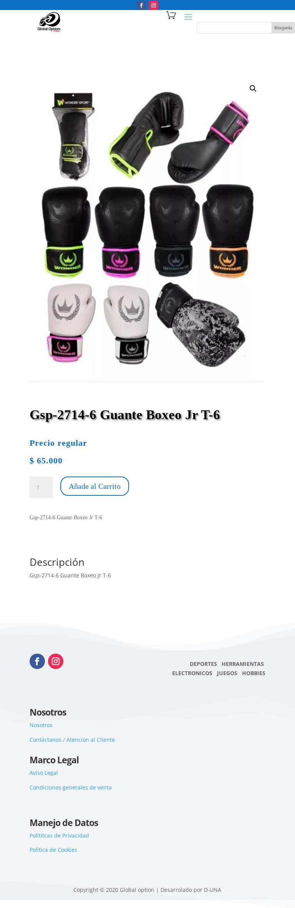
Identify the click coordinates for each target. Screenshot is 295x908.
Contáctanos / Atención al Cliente (72, 739)
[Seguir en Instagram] (153, 5)
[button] (253, 88)
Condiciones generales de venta (71, 787)
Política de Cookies (53, 849)
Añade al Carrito (95, 486)
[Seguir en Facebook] (141, 5)
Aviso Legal (44, 772)
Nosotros (41, 725)
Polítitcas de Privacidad (59, 835)
